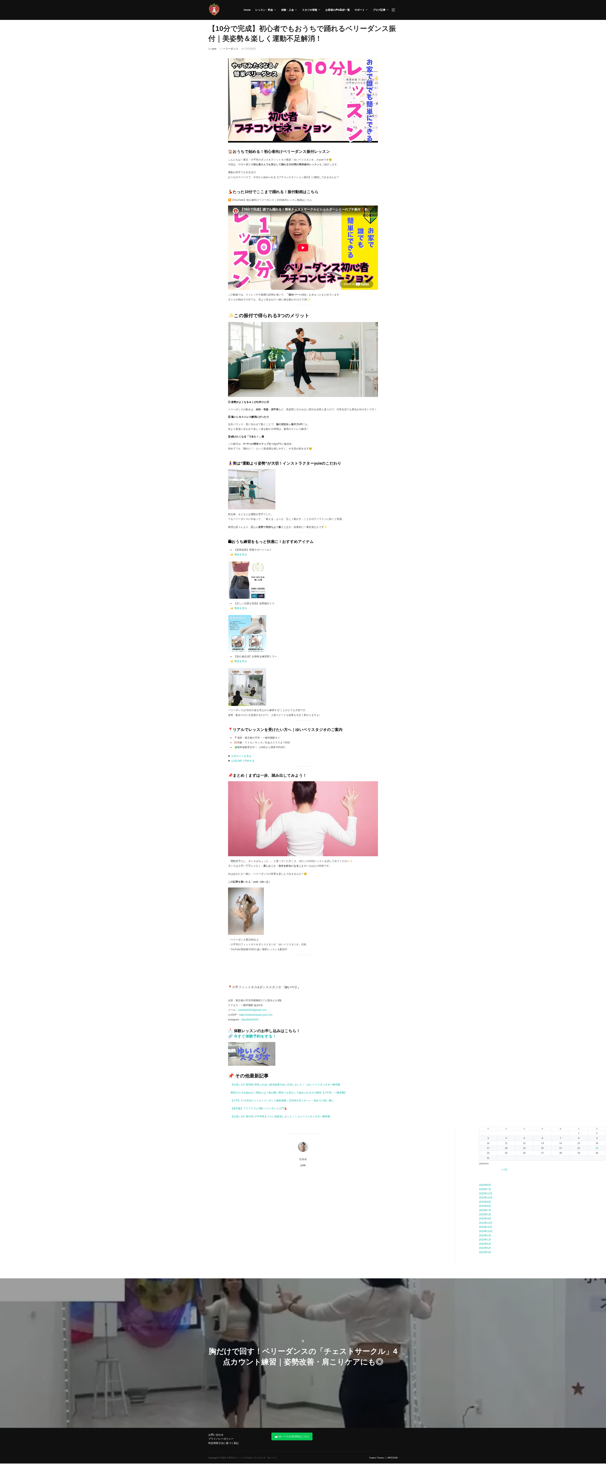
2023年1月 (485, 1239)
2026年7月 (485, 1189)
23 (597, 1148)
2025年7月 (485, 1210)
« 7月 (504, 1169)
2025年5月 (485, 1214)
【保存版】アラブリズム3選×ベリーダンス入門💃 (259, 1108)
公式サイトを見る (241, 756)
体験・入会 (287, 10)
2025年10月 (486, 1197)
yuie (214, 48)
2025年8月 (485, 1206)
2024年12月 (486, 1223)
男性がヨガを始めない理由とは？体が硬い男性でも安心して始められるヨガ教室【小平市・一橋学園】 (289, 1092)
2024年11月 (485, 1227)
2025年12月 (486, 1193)
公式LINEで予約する (243, 760)
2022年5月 (485, 1248)
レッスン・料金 (264, 10)
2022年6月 (485, 1244)
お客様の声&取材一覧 (337, 10)
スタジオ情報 (309, 10)
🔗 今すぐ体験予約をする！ (252, 1036)
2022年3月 (485, 1252)
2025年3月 (485, 1218)
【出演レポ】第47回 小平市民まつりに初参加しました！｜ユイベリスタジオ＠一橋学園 (280, 1116)
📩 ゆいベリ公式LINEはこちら (292, 1436)
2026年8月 (485, 1185)
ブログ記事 (379, 10)
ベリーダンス (230, 48)
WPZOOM (392, 1457)
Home (247, 10)
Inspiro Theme (376, 1457)
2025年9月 (485, 1202)
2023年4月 (485, 1235)
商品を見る (240, 554)
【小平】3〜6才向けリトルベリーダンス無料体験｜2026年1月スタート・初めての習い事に (282, 1100)
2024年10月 (486, 1231)
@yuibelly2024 (250, 1019)
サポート (360, 10)
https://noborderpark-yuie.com (255, 1014)
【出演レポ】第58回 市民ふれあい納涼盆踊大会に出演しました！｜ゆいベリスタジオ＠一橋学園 (285, 1084)
